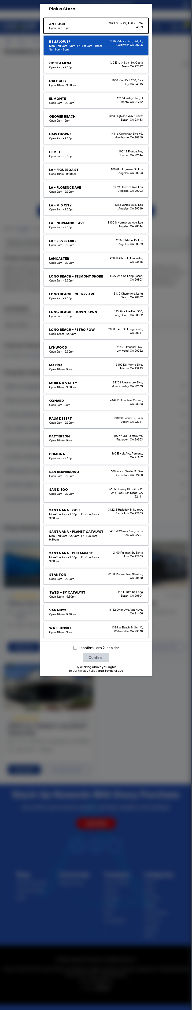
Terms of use (112, 671)
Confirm (94, 657)
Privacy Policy (86, 671)
